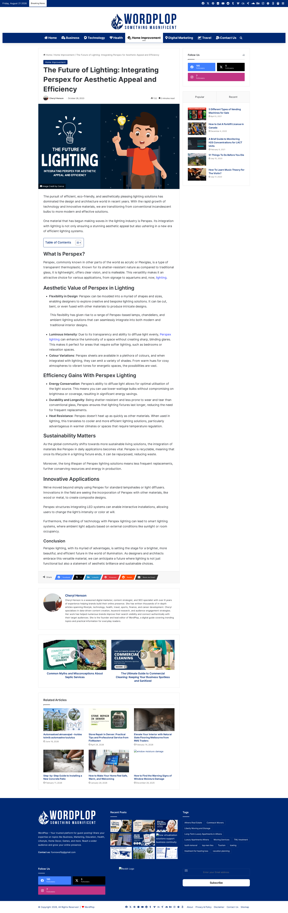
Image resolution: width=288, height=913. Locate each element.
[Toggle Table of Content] (76, 242)
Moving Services (221, 839)
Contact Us (227, 37)
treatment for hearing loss (196, 851)
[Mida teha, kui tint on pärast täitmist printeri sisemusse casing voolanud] (121, 853)
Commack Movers (215, 822)
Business (72, 37)
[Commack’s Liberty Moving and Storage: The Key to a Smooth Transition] (121, 826)
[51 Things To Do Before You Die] (197, 159)
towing (233, 845)
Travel (206, 37)
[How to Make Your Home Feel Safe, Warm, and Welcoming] (109, 761)
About (190, 907)
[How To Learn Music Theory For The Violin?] (197, 174)
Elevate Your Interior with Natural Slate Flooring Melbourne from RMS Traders (153, 737)
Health (118, 37)
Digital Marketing (180, 37)
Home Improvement (146, 37)
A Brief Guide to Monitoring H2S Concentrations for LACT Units (225, 142)
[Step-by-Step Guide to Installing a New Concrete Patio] (63, 761)
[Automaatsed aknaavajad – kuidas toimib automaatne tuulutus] (63, 719)
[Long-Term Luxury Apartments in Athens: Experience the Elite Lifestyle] (144, 826)
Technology (96, 37)
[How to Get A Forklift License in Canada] (197, 128)
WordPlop (89, 907)
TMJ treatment (241, 839)
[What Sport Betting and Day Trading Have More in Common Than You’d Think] (121, 839)
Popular (199, 96)
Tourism (221, 845)
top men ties (207, 845)
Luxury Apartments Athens (196, 839)
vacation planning (221, 851)
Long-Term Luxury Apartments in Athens (203, 834)
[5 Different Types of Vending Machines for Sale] (197, 114)
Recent (233, 96)
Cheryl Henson (56, 98)
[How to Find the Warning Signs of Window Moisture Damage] (154, 761)
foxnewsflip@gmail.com (63, 852)
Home (52, 37)
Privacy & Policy (204, 907)
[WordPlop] (144, 22)
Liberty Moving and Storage (197, 828)
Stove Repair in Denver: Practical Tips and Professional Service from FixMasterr (108, 737)
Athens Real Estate (193, 822)
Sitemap (245, 907)
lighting (161, 277)
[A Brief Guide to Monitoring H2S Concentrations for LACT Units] (197, 143)
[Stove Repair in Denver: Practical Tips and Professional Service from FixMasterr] (109, 719)
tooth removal (190, 845)
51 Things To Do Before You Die (226, 154)
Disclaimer (219, 907)
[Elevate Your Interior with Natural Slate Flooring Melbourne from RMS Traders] (154, 719)
